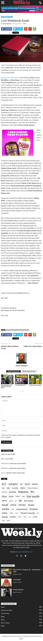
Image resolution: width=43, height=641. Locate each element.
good (11, 501)
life (20, 500)
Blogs (2, 616)
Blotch (3, 607)
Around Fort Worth (6, 610)
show (4, 513)
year (3, 520)
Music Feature (5, 623)
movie (13, 505)
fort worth (33, 496)
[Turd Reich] (6, 582)
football (17, 496)
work (29, 517)
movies (22, 505)
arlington (13, 484)
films (4, 496)
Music (3, 620)
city (8, 488)
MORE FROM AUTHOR (28, 371)
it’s (16, 501)
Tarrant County (27, 513)
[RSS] (22, 556)
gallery (4, 501)
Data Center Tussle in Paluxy (18, 463)
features (23, 492)
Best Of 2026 (11, 454)
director (4, 492)
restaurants (21, 509)
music (31, 505)
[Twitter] (26, 556)
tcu (38, 513)
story (16, 513)
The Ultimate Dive (20, 385)
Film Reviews (5, 613)
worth (35, 517)
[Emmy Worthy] (6, 592)
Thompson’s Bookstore (9, 77)
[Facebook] (17, 556)
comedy (15, 488)
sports (11, 513)
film (32, 492)
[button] (39, 3)
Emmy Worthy (18, 590)
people (5, 509)
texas (5, 517)
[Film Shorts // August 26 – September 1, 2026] (6, 572)
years (8, 520)
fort (23, 496)
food (11, 496)
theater (13, 517)
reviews (34, 509)
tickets (19, 517)
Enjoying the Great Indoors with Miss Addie (6, 386)
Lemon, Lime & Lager (35, 385)
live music (28, 501)
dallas (22, 488)
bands (35, 484)
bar (3, 488)
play (12, 509)
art (21, 484)
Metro (2, 626)
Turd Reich (17, 580)
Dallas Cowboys (32, 488)
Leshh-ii (3, 454)
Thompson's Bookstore (21, 330)
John (2, 459)
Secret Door (9, 330)
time (25, 517)
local (5, 505)
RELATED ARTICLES (13, 371)
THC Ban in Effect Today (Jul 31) (16, 473)
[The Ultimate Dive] (21, 379)
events (12, 492)
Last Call (9, 17)
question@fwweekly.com (25, 552)
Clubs (3, 17)
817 (4, 484)
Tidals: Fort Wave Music (32, 346)
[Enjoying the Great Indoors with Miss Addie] (7, 379)
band (27, 484)
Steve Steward (7, 23)
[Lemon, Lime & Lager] (35, 379)
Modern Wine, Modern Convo (9, 347)
